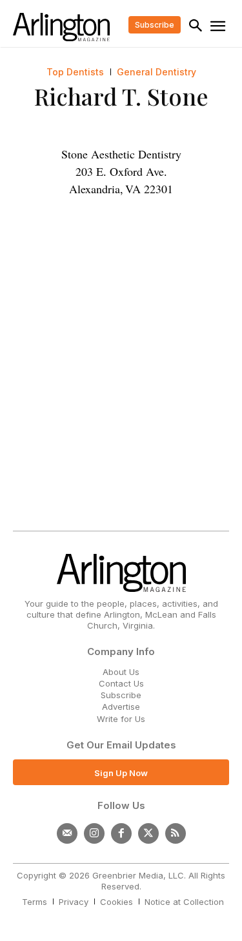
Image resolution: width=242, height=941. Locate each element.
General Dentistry (156, 72)
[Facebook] (121, 833)
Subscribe (121, 695)
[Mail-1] (67, 833)
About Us (121, 672)
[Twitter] (148, 833)
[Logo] (61, 27)
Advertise (121, 706)
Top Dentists (75, 72)
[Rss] (175, 833)
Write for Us (121, 719)
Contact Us (121, 683)
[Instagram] (94, 833)
